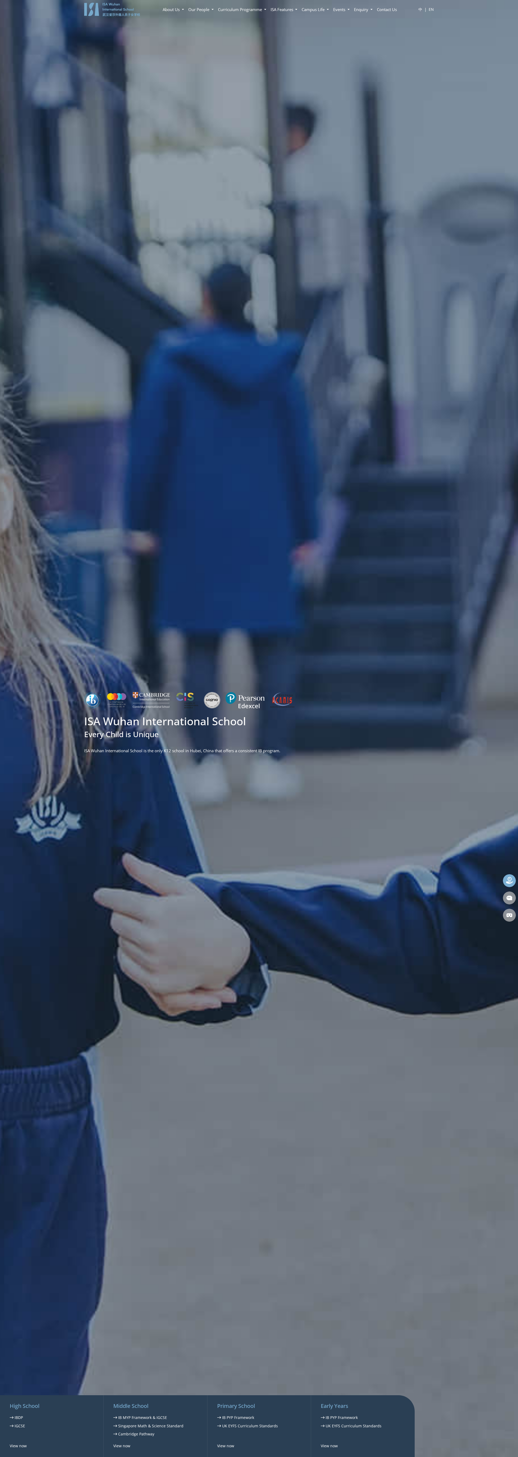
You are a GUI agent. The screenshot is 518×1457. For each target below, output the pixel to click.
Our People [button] (199, 9)
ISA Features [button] (282, 9)
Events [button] (339, 9)
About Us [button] (172, 9)
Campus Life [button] (314, 9)
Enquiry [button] (361, 9)
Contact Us (387, 9)
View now (18, 1445)
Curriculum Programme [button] (240, 9)
